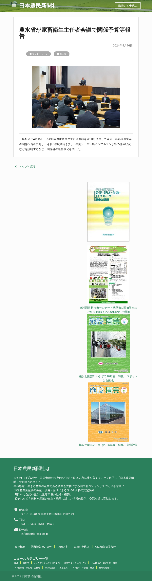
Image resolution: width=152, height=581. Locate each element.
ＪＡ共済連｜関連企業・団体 (104, 563)
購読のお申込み (128, 5)
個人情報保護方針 (105, 546)
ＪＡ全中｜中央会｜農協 (83, 567)
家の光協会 (50, 567)
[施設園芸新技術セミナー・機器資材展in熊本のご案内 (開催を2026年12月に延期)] (108, 275)
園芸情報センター (41, 546)
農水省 (63, 54)
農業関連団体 (105, 567)
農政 (16, 563)
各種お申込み (81, 546)
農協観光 (63, 567)
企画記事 (63, 546)
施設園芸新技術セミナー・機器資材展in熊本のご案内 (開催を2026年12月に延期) (108, 309)
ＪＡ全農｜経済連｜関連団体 (47, 563)
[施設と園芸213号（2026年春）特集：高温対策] (108, 412)
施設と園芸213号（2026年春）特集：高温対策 (108, 445)
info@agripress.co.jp (34, 533)
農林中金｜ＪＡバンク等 (75, 563)
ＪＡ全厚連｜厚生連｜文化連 (27, 567)
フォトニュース (40, 54)
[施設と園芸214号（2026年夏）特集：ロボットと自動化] (108, 344)
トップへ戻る (24, 166)
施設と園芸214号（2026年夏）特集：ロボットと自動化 (108, 378)
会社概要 (20, 546)
